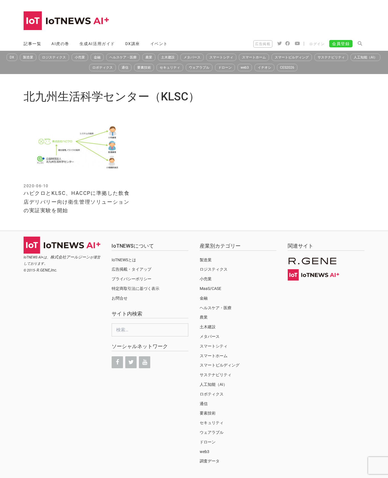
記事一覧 (32, 43)
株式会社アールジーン (70, 257)
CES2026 (287, 68)
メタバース (192, 57)
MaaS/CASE (210, 288)
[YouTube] (144, 362)
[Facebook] (117, 362)
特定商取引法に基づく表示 (135, 288)
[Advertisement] (261, 21)
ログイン (317, 44)
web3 (245, 68)
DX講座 (132, 43)
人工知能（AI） (365, 57)
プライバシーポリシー (131, 279)
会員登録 (341, 43)
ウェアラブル (199, 68)
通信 (125, 68)
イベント (159, 43)
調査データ (210, 461)
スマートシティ (221, 57)
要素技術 (144, 68)
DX (12, 57)
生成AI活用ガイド (97, 43)
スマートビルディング (292, 57)
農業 (148, 57)
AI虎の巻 (60, 43)
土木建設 (168, 57)
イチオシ (264, 68)
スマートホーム (254, 57)
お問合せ (120, 298)
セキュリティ (170, 68)
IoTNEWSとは (124, 260)
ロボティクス (102, 68)
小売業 (80, 57)
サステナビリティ (331, 57)
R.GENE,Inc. (47, 270)
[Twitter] (131, 362)
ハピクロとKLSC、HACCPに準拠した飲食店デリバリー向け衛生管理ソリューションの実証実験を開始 (77, 201)
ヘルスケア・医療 (123, 57)
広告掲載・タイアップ (131, 269)
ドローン (225, 68)
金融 (97, 57)
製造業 (28, 57)
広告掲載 (262, 44)
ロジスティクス (54, 57)
